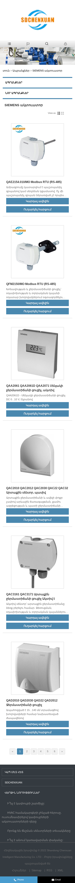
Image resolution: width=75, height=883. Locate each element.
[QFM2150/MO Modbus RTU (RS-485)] (37, 252)
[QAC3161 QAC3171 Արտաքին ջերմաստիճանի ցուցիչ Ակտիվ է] (37, 563)
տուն (6, 70)
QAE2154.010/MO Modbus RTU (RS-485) (34, 182)
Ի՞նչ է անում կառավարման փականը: (35, 840)
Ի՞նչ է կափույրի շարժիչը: (26, 803)
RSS (49, 870)
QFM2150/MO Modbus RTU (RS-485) (31, 284)
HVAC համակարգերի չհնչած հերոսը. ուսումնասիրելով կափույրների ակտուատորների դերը (32, 817)
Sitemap (36, 870)
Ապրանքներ (21, 70)
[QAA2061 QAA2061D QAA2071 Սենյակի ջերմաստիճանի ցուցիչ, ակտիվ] (37, 354)
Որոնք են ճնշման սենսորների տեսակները (39, 830)
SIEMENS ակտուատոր (47, 70)
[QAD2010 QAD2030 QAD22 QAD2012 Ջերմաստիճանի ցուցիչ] (37, 669)
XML (60, 870)
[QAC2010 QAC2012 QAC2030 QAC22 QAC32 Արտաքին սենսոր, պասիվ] (37, 456)
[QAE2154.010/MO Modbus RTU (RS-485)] (37, 150)
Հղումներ (19, 870)
